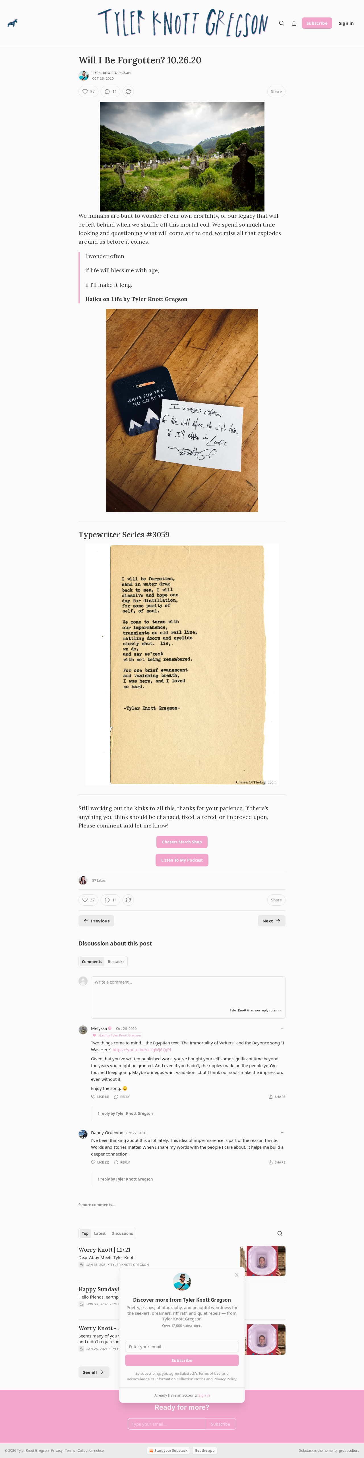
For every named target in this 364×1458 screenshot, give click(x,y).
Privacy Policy (225, 1379)
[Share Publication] (294, 23)
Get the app (205, 1450)
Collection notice (91, 1450)
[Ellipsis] (282, 1028)
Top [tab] (85, 1233)
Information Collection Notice (180, 1379)
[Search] (281, 23)
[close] (236, 1274)
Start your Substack (170, 1450)
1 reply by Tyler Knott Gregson (125, 1113)
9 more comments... (96, 1204)
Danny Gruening (107, 1132)
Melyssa (99, 1028)
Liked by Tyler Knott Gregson (119, 1035)
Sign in (346, 23)
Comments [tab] (92, 961)
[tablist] (103, 961)
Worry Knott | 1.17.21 (104, 1249)
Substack (306, 1450)
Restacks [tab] (116, 961)
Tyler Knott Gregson (111, 73)
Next (267, 921)
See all (90, 1372)
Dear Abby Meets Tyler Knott (106, 1257)
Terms (70, 1450)
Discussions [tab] (122, 1233)
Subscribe (317, 23)
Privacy (57, 1450)
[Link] (70, 534)
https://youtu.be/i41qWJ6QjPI (142, 1049)
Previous (100, 921)
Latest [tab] (100, 1233)
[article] (182, 1261)
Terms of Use (209, 1373)
